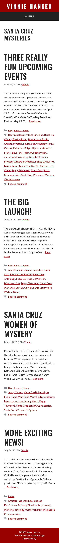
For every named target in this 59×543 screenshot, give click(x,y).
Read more (35, 121)
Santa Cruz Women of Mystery (37, 174)
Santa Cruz (37, 170)
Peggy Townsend (21, 170)
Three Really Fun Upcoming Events (28, 66)
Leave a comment (17, 183)
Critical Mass (15, 500)
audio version (24, 269)
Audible (12, 269)
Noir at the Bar (27, 165)
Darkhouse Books (32, 500)
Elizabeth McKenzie (21, 274)
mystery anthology (14, 157)
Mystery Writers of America (19, 161)
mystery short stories (36, 157)
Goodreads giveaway (39, 505)
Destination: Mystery (15, 505)
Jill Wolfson (39, 278)
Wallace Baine (11, 292)
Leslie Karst (45, 148)
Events (18, 130)
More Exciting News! (28, 437)
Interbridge (39, 535)
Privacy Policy (29, 538)
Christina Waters (13, 143)
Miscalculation (12, 283)
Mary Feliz (9, 152)
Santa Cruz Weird (42, 287)
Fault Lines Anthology (35, 143)
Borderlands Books (38, 139)
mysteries (49, 396)
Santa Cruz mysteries (40, 405)
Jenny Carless (15, 392)
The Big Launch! (17, 206)
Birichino (38, 134)
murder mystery (38, 152)
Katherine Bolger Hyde (25, 148)
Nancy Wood (11, 165)
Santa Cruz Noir (24, 287)
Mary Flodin (22, 152)
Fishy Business (24, 278)
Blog (10, 130)
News (26, 130)
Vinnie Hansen (29, 6)
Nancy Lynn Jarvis (44, 161)
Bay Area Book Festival (20, 134)
